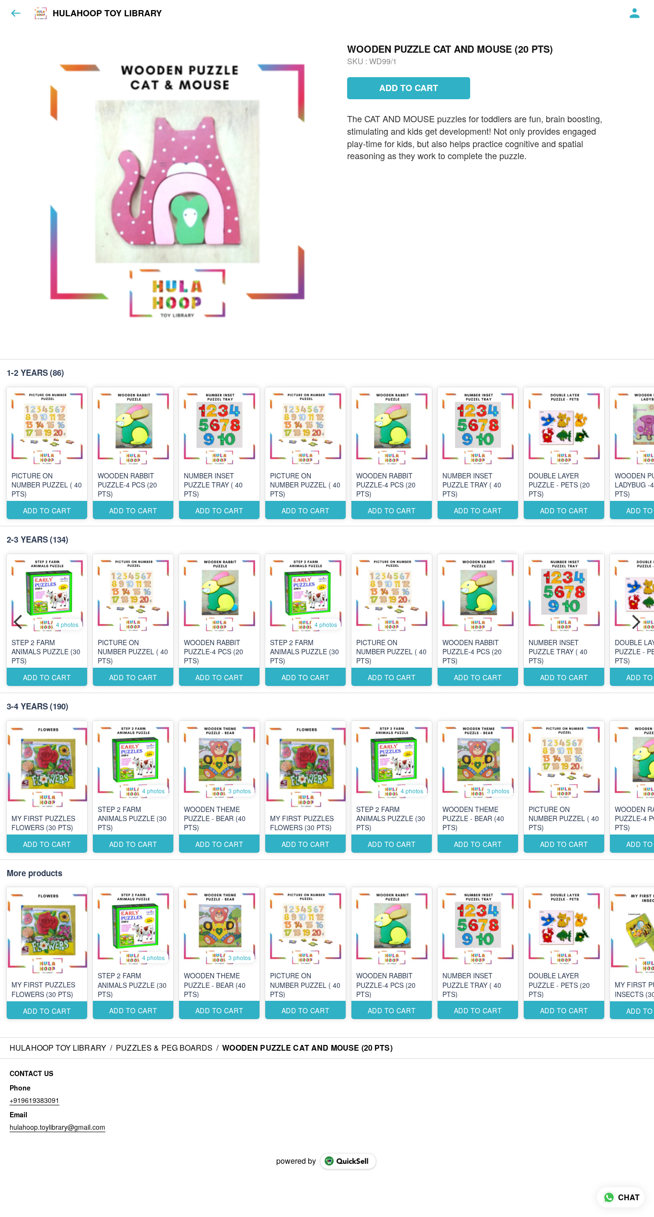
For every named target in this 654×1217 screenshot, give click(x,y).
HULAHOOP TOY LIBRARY (107, 13)
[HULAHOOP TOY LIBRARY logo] (41, 13)
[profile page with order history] (634, 13)
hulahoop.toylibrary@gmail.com (57, 1127)
